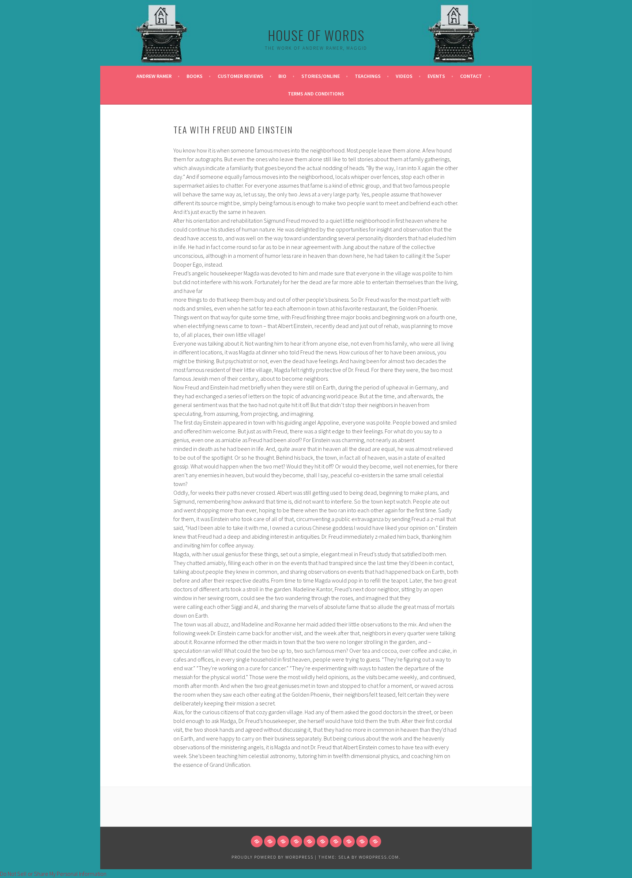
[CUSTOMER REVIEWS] (283, 841)
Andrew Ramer (154, 76)
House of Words (316, 35)
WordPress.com (379, 857)
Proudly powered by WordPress (272, 857)
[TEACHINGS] (322, 841)
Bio (282, 76)
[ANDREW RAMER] (257, 841)
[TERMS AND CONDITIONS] (375, 841)
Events (436, 76)
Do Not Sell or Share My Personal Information (53, 873)
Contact (471, 76)
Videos (404, 76)
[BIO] (296, 841)
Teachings (368, 76)
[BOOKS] (270, 841)
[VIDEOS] (336, 841)
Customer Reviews (240, 76)
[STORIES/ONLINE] (309, 841)
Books (195, 76)
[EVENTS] (349, 841)
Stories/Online (320, 76)
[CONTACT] (362, 841)
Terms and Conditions (316, 93)
